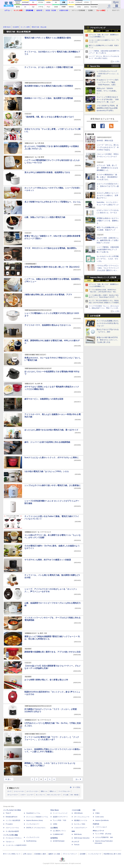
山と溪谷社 (54, 828)
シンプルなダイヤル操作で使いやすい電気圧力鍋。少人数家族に (52, 485)
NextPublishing (31, 841)
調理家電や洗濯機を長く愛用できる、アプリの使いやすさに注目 (52, 652)
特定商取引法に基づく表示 (112, 854)
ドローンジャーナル (12, 828)
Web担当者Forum (11, 817)
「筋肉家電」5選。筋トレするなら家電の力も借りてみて (49, 117)
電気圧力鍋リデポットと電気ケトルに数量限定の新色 (47, 38)
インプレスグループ (94, 854)
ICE (94, 810)
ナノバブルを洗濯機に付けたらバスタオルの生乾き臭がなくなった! (108, 323)
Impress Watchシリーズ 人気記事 (103, 277)
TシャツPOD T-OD (59, 820)
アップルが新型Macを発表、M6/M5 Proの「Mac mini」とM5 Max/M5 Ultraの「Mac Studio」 (102, 292)
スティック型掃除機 (78, 10)
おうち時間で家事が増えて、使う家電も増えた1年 (46, 680)
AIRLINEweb (78, 813)
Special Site (95, 66)
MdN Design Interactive (81, 838)
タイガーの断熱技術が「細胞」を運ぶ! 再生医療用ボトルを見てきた (107, 177)
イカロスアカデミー (80, 828)
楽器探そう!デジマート (60, 817)
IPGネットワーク (98, 831)
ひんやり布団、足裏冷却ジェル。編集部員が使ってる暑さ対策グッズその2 (108, 240)
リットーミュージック (60, 813)
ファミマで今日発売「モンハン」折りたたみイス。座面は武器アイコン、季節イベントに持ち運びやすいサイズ (104, 308)
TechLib (76, 845)
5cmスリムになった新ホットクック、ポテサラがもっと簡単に (51, 457)
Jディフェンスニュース (81, 817)
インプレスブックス (32, 837)
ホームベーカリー (13, 794)
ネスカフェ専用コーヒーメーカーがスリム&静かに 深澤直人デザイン (108, 195)
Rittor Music (54, 810)
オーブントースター (33, 791)
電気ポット (53, 791)
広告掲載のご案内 (40, 854)
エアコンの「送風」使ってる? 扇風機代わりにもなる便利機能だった (107, 167)
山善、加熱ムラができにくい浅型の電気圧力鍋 (44, 217)
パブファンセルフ (101, 827)
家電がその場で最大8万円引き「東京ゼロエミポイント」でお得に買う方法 (108, 339)
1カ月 (116, 31)
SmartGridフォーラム (33, 813)
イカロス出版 (76, 810)
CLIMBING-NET (58, 834)
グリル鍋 (65, 794)
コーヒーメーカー (19, 791)
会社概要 (82, 854)
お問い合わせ (27, 854)
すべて (10, 791)
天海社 (97, 813)
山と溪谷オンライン (59, 831)
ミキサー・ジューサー (27, 794)
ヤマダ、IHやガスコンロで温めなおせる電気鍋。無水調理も (50, 248)
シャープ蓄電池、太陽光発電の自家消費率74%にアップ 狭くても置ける (108, 249)
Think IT (8, 813)
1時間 (89, 31)
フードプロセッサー (64, 791)
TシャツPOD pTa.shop (103, 834)
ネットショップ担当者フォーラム (37, 817)
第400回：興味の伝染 (105, 140)
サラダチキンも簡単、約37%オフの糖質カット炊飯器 (47, 560)
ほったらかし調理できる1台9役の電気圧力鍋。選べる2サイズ (51, 430)
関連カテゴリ (14, 788)
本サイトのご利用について (11, 854)
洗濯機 (90, 10)
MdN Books (78, 834)
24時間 (98, 31)
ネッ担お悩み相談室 (12, 831)
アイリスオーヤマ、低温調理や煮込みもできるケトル (47, 325)
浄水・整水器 (74, 794)
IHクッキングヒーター (54, 794)
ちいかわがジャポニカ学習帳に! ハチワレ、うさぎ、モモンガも (108, 258)
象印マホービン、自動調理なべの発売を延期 (43, 399)
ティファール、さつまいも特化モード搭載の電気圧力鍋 (48, 67)
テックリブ (75, 841)
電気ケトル (44, 791)
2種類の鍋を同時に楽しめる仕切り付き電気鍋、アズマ (48, 295)
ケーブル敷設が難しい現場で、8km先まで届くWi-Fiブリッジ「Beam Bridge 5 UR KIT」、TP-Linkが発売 (104, 297)
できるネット (10, 841)
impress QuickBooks (102, 820)
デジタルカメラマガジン (14, 838)
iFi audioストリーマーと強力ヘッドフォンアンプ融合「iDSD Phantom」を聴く (107, 82)
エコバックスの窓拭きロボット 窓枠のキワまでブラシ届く (108, 186)
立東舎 (55, 824)
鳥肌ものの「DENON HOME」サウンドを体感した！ (107, 90)
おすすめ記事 (95, 316)
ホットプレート (40, 794)
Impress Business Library (34, 820)
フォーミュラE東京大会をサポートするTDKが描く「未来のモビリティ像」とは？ (108, 99)
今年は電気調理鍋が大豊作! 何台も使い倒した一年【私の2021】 (52, 267)
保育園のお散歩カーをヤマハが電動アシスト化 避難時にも (108, 220)
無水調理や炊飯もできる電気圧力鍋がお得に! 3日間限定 (48, 86)
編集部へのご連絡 (54, 854)
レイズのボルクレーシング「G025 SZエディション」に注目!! (108, 73)
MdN (73, 831)
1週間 (107, 31)
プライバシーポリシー (70, 854)
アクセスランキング (97, 28)
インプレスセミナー (32, 824)
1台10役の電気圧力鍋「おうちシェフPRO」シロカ (46, 471)
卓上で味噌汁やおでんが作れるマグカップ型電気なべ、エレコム (52, 202)
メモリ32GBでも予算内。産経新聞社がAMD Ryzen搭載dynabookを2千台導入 (107, 108)
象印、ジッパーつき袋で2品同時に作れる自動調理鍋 (47, 442)
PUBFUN (96, 824)
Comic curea (99, 817)
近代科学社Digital (58, 841)
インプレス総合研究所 (13, 820)
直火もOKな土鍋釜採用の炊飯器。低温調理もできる (47, 172)
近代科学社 (54, 838)
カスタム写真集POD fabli (104, 837)
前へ (8, 779)
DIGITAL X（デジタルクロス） (36, 828)
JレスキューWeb (79, 824)
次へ (79, 779)
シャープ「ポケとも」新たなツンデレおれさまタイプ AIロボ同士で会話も (108, 147)
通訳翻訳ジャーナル (80, 820)
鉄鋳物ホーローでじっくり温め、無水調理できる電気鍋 (48, 98)
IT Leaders (9, 824)
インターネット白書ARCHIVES (16, 845)
